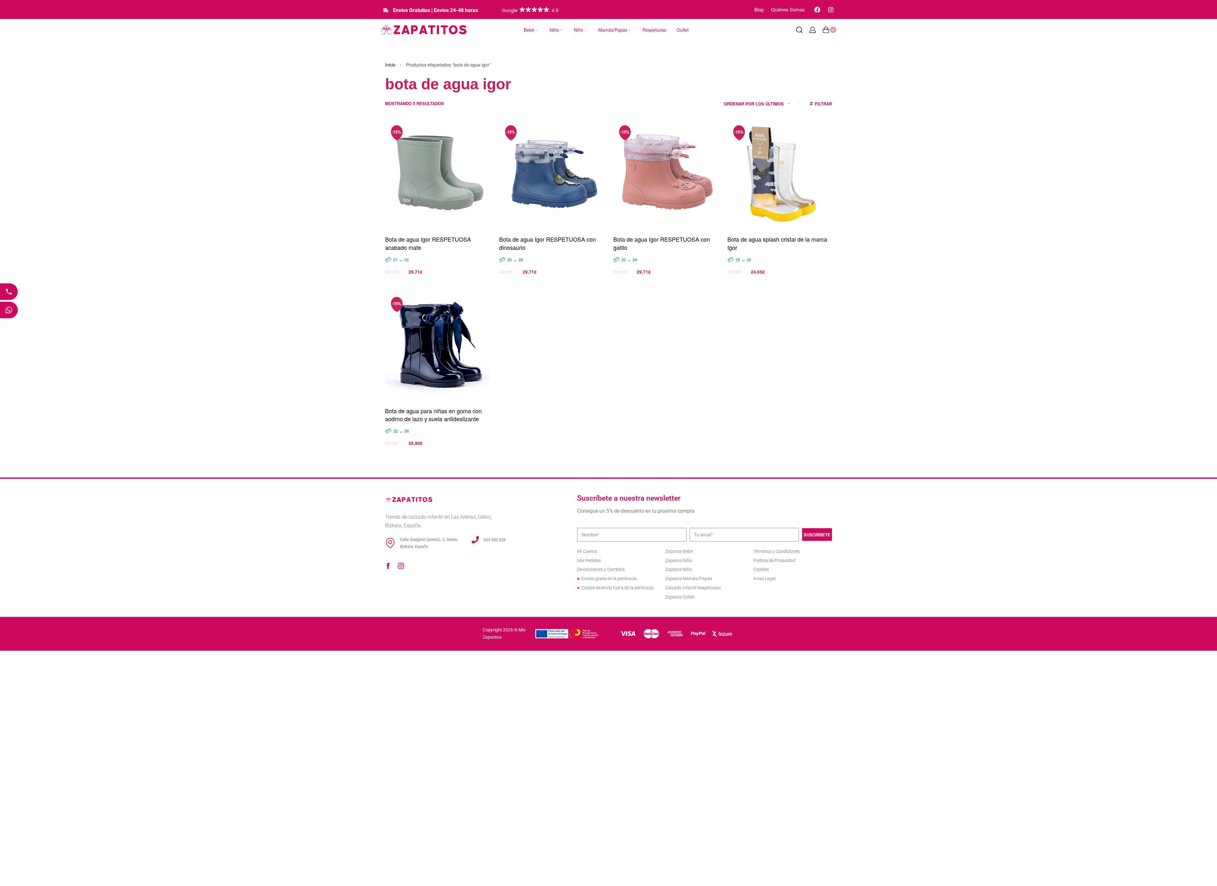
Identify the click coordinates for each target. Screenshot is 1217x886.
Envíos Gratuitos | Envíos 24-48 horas (435, 10)
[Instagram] (831, 9)
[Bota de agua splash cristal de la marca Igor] (779, 173)
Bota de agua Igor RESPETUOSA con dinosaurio (547, 243)
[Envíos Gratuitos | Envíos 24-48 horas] (385, 10)
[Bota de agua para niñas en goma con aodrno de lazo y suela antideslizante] (437, 345)
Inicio (390, 64)
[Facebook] (817, 9)
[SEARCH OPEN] (799, 29)
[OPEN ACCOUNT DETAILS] (812, 29)
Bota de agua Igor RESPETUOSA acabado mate (428, 243)
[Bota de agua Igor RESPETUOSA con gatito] (665, 173)
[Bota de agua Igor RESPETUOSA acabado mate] (437, 173)
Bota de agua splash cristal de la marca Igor (777, 243)
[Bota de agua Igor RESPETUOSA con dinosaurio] (551, 173)
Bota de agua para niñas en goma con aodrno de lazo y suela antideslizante (433, 415)
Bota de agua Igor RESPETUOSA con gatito (661, 243)
